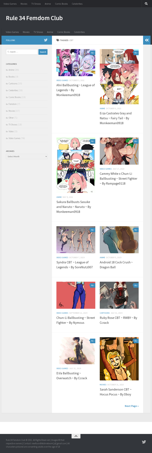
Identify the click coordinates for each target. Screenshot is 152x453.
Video (11, 131)
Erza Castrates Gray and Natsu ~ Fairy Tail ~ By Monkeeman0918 (116, 118)
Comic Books (61, 3)
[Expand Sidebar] (147, 40)
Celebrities (77, 3)
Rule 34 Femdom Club (34, 18)
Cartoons (105, 313)
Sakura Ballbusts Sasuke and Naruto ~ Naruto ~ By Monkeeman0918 (73, 207)
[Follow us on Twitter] (46, 40)
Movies (24, 3)
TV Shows (36, 3)
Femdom (12, 104)
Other (11, 117)
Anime (48, 3)
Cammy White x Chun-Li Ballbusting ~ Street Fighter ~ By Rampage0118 (118, 178)
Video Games (10, 3)
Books (12, 76)
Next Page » (132, 406)
